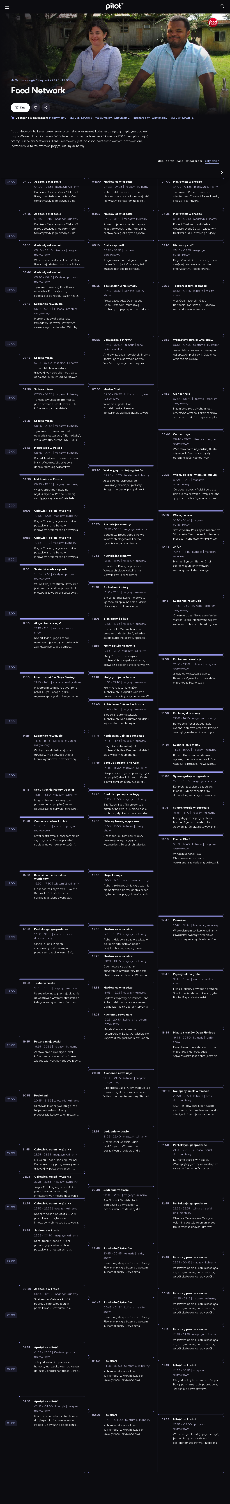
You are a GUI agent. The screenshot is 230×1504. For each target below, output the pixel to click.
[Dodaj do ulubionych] (35, 107)
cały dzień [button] (212, 161)
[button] (222, 172)
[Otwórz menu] (7, 7)
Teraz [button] (170, 161)
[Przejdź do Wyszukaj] (222, 6)
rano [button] (180, 161)
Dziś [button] (161, 161)
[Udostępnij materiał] (46, 107)
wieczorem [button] (194, 161)
